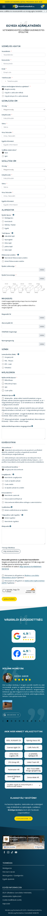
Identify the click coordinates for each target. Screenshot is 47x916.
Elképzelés (5, 526)
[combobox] (4, 81)
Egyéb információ (8, 141)
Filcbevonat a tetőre (9, 255)
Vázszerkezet (6, 447)
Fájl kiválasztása (11, 551)
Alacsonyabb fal (7, 323)
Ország (4, 106)
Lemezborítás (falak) (9, 354)
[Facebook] (4, 852)
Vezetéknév (6, 51)
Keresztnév (6, 60)
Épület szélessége (8, 266)
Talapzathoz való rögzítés (11, 515)
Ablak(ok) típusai (7, 395)
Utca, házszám (7, 132)
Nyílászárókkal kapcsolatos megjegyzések (16, 426)
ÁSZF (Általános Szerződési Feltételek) (17, 892)
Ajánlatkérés (9, 599)
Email (3, 69)
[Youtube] (16, 852)
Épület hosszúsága (8, 275)
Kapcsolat (6, 903)
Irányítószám (6, 115)
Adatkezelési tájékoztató (12, 896)
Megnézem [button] (11, 715)
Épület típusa (6, 215)
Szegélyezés (6, 474)
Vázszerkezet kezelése (10, 467)
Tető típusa (6, 233)
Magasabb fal (6, 314)
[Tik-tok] (12, 852)
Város (4, 124)
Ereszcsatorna (7, 493)
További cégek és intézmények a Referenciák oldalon (23, 785)
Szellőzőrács (6, 507)
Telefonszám (6, 78)
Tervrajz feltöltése (8, 548)
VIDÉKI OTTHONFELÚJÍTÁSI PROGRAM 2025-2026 (23, 2)
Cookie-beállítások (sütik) (12, 900)
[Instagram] (8, 852)
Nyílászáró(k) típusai (9, 378)
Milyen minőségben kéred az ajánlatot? (15, 86)
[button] (3, 721)
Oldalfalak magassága (9, 332)
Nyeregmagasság (8, 341)
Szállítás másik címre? (9, 150)
